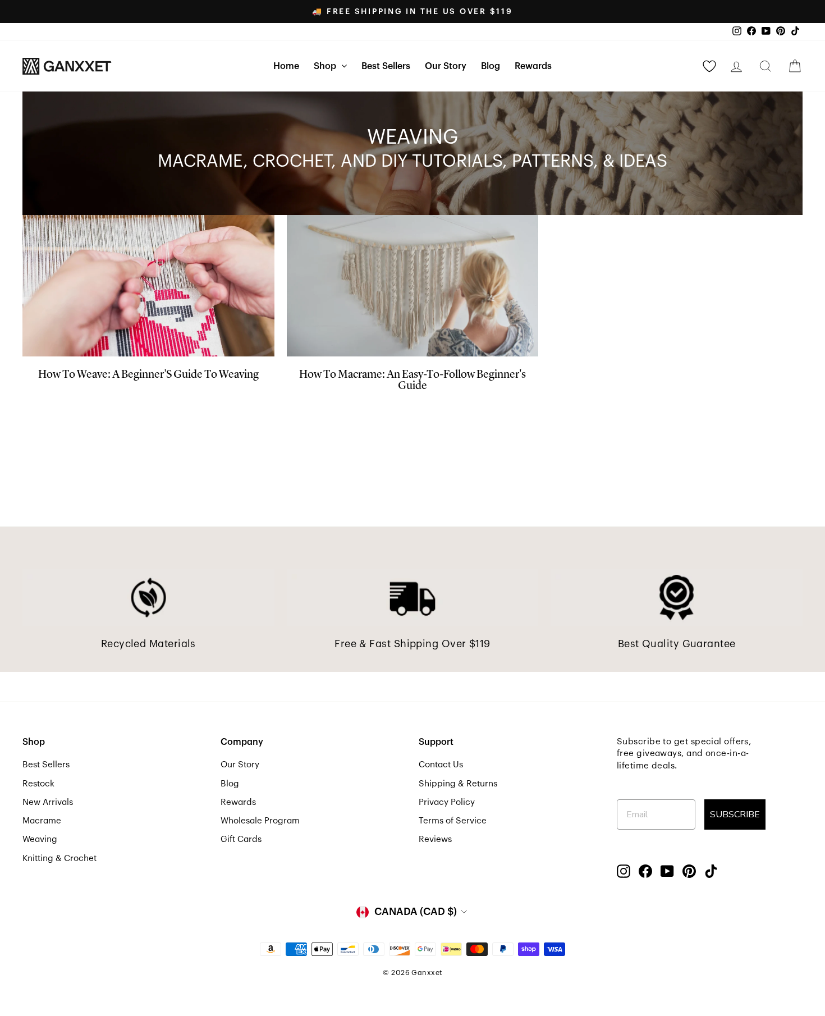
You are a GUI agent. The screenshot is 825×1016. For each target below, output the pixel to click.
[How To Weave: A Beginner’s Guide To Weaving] (148, 285)
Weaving (39, 839)
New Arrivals (47, 802)
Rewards (533, 66)
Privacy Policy (447, 802)
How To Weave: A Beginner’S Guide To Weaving (148, 375)
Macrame (41, 820)
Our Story (445, 66)
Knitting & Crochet (59, 858)
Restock (38, 783)
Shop (326, 66)
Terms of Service (453, 820)
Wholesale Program (260, 820)
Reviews (435, 839)
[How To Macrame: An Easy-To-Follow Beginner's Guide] (413, 285)
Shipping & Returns (458, 783)
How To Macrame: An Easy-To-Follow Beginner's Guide (412, 380)
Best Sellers (385, 66)
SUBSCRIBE (735, 814)
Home (286, 66)
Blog (490, 66)
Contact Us (441, 764)
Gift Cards (241, 839)
